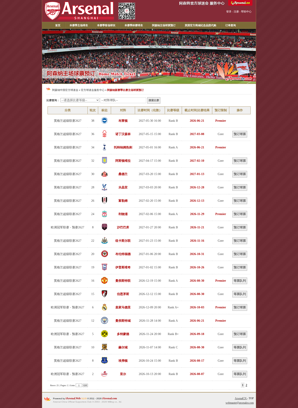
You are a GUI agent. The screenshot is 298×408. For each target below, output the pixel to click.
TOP (251, 398)
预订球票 (240, 134)
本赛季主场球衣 (79, 25)
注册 (236, 11)
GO (85, 385)
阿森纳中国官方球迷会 (65, 90)
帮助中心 (246, 11)
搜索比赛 (154, 100)
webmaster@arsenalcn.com (240, 402)
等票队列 (240, 280)
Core (221, 134)
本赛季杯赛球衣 (134, 25)
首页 (57, 25)
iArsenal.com (109, 398)
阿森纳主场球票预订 (164, 25)
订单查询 (230, 25)
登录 (228, 11)
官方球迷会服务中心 (92, 90)
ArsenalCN (241, 398)
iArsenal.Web (73, 398)
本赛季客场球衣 (106, 25)
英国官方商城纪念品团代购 (200, 25)
